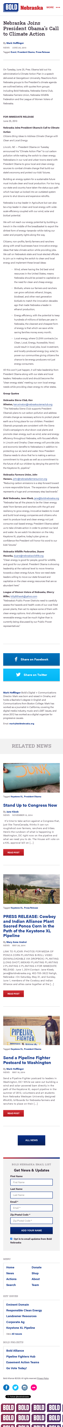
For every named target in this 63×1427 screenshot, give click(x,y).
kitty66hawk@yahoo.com (24, 596)
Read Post (13, 852)
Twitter (15, 1387)
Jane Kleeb (12, 811)
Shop (35, 1273)
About (36, 1279)
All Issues (17, 1333)
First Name (16, 1176)
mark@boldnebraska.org (21, 723)
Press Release (43, 51)
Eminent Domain (17, 1304)
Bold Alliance (15, 1350)
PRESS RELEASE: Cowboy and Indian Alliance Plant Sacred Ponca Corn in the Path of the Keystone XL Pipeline (29, 925)
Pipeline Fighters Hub (20, 1356)
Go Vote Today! (16, 1368)
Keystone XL (17, 796)
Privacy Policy (43, 1378)
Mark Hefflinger (15, 43)
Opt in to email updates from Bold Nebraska (31, 1240)
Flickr (34, 1387)
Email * (14, 1201)
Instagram (25, 1387)
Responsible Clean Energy (24, 1310)
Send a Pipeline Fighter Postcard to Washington (27, 1059)
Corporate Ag (15, 1322)
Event (13, 51)
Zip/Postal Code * (20, 1214)
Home (10, 1267)
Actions (11, 1279)
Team (35, 1285)
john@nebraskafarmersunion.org (30, 478)
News (6, 47)
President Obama (26, 51)
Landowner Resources (21, 1316)
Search (11, 1285)
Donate (37, 1267)
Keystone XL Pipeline (20, 1327)
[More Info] (31, 778)
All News (31, 1140)
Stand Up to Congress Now (30, 805)
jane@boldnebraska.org (46, 498)
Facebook (6, 1387)
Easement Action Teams (22, 1362)
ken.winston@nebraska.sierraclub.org (32, 404)
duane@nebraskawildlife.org (29, 555)
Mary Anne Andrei (16, 942)
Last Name (16, 1189)
